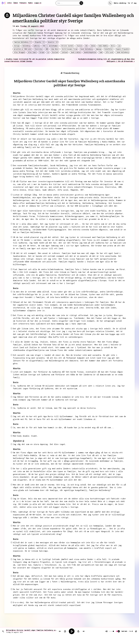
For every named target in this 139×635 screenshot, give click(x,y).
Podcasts (23, 3)
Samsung (98, 49)
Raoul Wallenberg (86, 49)
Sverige (16, 46)
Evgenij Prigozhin (122, 49)
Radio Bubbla (103, 46)
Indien (93, 46)
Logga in (37, 3)
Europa (42, 52)
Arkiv (9, 3)
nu (48, 52)
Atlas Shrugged (19, 52)
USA (86, 46)
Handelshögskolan (90, 52)
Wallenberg (26, 46)
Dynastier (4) (53, 42)
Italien (79, 46)
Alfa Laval (109, 52)
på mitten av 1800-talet (22, 49)
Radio (30, 3)
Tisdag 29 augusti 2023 (32, 26)
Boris (113, 46)
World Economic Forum (69, 49)
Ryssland (55, 52)
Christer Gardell (67, 46)
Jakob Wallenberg (123, 52)
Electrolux (38, 49)
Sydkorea (36, 46)
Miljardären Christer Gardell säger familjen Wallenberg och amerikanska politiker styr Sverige (31, 630)
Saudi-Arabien (76, 52)
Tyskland (64, 52)
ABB (47, 49)
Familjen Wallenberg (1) (22, 42)
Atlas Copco (32, 52)
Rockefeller (108, 49)
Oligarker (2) (40, 42)
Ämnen (15, 3)
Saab (100, 52)
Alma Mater (55, 49)
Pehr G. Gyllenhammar (50, 46)
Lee (119, 46)
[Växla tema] (110, 3)
